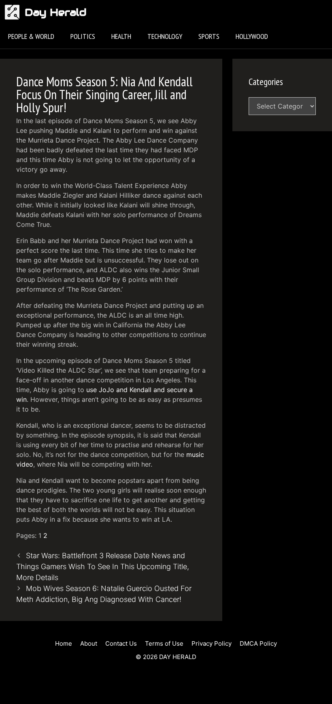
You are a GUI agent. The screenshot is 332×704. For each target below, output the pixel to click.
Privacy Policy (212, 643)
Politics (82, 36)
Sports (208, 36)
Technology (164, 36)
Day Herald (56, 12)
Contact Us (121, 643)
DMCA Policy (258, 643)
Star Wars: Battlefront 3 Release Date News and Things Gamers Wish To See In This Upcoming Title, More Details (102, 566)
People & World (31, 36)
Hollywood (252, 36)
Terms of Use (164, 643)
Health (121, 36)
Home (63, 643)
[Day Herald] (14, 12)
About (88, 643)
